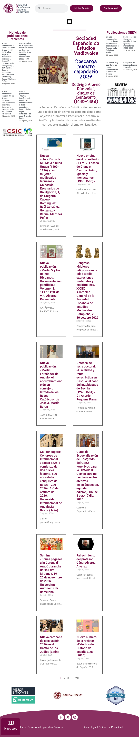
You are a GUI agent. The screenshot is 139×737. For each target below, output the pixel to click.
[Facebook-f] (61, 717)
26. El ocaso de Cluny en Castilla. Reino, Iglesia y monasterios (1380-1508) (129, 42)
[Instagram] (75, 717)
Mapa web (10, 728)
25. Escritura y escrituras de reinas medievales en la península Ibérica (112, 68)
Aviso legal (90, 727)
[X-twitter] (68, 717)
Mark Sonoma (55, 727)
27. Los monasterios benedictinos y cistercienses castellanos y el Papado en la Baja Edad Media (112, 45)
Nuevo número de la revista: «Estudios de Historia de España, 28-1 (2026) (86, 646)
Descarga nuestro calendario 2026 (86, 69)
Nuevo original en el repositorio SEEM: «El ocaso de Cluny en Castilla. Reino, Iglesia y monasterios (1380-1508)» (26, 51)
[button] (69, 21)
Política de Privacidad (110, 727)
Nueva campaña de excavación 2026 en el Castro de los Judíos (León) (51, 644)
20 (77, 678)
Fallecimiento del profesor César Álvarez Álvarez (85, 561)
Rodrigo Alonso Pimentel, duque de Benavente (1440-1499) (86, 93)
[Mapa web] (11, 723)
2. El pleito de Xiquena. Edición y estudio (130, 65)
